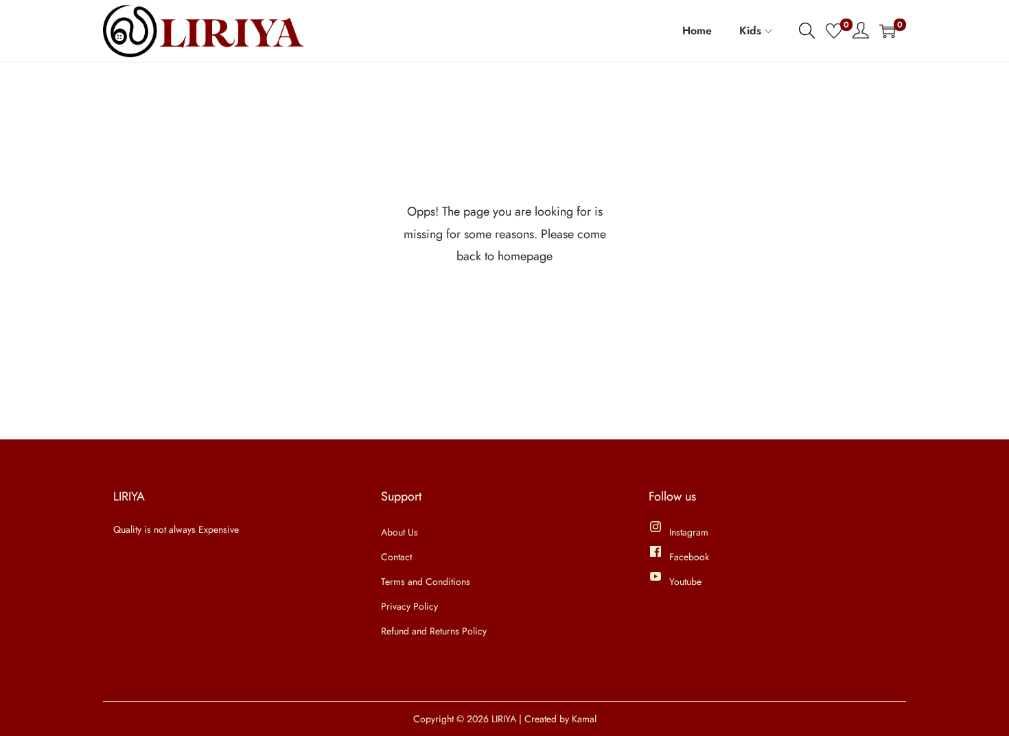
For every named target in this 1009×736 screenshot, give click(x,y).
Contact (396, 557)
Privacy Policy (409, 606)
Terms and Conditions (425, 581)
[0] (834, 31)
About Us (399, 532)
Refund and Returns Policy (434, 631)
